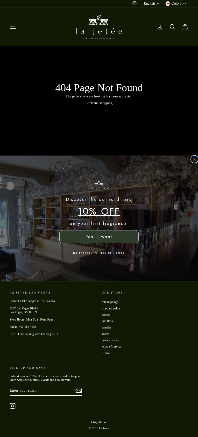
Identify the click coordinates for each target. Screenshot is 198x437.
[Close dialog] (194, 159)
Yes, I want (99, 237)
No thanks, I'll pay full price (99, 252)
